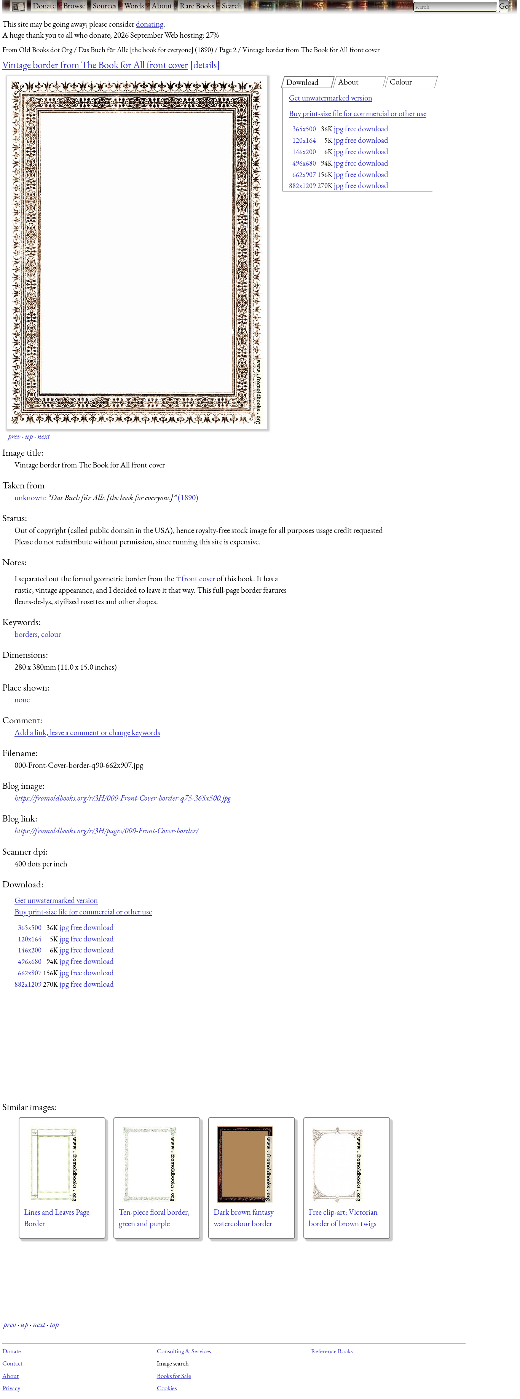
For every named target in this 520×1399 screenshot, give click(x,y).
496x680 (304, 163)
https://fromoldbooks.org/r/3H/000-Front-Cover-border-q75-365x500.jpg (122, 798)
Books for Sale (174, 1376)
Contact (12, 1363)
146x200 (304, 151)
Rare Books (197, 5)
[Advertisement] (344, 255)
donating (149, 24)
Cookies (167, 1388)
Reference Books (332, 1351)
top (54, 1324)
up (29, 436)
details (205, 64)
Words (134, 5)
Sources (104, 5)
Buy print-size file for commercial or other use (357, 113)
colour (51, 634)
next (43, 436)
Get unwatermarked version (330, 98)
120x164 (304, 140)
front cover (198, 578)
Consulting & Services (184, 1351)
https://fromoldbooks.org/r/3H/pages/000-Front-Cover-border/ (106, 830)
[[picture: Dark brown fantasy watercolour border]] (252, 1164)
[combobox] (455, 7)
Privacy (11, 1388)
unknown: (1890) (106, 497)
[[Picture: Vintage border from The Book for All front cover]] (137, 252)
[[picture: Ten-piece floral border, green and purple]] (157, 1164)
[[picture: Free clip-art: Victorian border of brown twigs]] (347, 1164)
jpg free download (361, 128)
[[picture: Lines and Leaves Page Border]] (62, 1164)
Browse (74, 5)
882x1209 (302, 185)
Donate (44, 5)
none (22, 699)
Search (232, 5)
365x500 (304, 128)
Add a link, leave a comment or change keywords (87, 732)
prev (14, 436)
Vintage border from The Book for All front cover (95, 64)
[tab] (308, 82)
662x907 (304, 174)
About (162, 5)
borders (26, 634)
